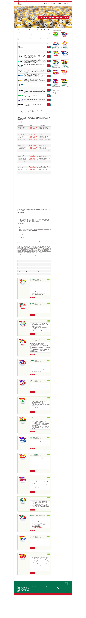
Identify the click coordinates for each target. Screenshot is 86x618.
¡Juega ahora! (48, 47)
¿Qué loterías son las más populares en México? (26, 268)
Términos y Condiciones (55, 593)
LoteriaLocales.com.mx (27, 242)
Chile (46, 586)
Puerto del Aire (55, 92)
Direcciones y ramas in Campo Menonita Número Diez (33, 150)
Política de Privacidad (48, 593)
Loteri (23, 33)
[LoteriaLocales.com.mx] (25, 3)
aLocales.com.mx (27, 33)
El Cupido (54, 93)
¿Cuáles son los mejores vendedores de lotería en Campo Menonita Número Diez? (32, 260)
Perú (46, 585)
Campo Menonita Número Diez (35, 280)
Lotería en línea (64, 3)
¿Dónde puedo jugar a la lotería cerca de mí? (25, 274)
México (22, 579)
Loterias (18, 579)
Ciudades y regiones (46, 3)
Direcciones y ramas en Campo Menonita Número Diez (33, 128)
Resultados (59, 3)
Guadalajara (23, 35)
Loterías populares (53, 3)
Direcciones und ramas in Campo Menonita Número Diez (33, 153)
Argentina (46, 584)
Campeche (24, 579)
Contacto (67, 593)
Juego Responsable (62, 593)
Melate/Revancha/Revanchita (37, 527)
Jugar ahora (32, 297)
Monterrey (28, 35)
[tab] (34, 261)
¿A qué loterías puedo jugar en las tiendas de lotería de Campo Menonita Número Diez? (33, 271)
